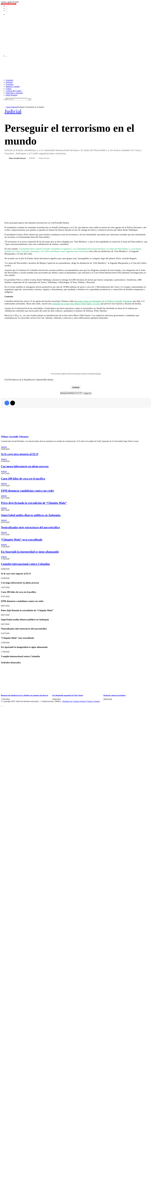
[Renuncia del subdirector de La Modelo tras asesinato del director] (24, 691)
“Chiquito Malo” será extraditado (21, 539)
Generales (9, 80)
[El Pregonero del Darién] (65, 52)
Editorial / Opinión (13, 86)
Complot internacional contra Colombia (25, 563)
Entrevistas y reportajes (14, 93)
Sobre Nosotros (11, 95)
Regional (9, 82)
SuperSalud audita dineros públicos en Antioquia (31, 515)
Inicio (8, 107)
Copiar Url (87, 393)
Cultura (8, 89)
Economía (9, 84)
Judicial (14, 107)
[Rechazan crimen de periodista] (126, 691)
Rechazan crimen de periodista (114, 695)
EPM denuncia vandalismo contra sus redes (27, 490)
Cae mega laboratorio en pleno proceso (25, 466)
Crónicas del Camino (13, 91)
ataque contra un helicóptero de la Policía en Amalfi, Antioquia (104, 301)
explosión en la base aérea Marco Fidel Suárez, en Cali (75, 303)
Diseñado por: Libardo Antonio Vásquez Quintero (81, 701)
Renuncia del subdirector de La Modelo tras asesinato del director (24, 695)
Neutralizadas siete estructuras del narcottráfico (30, 527)
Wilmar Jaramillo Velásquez (17, 158)
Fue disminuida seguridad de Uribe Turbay (67, 695)
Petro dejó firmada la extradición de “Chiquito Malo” (34, 502)
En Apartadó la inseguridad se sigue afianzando (30, 551)
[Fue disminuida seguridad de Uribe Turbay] (75, 691)
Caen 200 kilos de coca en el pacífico (23, 478)
